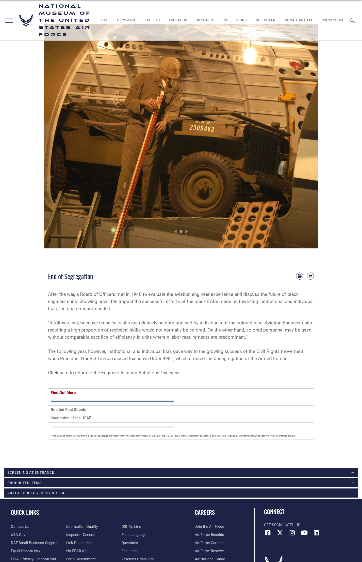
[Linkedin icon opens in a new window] (316, 532)
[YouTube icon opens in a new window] (304, 532)
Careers (205, 512)
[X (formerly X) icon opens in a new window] (280, 532)
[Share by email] (310, 276)
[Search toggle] (353, 20)
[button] (8, 20)
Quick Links (25, 512)
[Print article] (299, 276)
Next (304, 136)
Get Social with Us (282, 525)
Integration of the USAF (71, 418)
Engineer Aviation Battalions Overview (140, 373)
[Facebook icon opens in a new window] (267, 532)
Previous (58, 136)
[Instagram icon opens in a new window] (292, 532)
